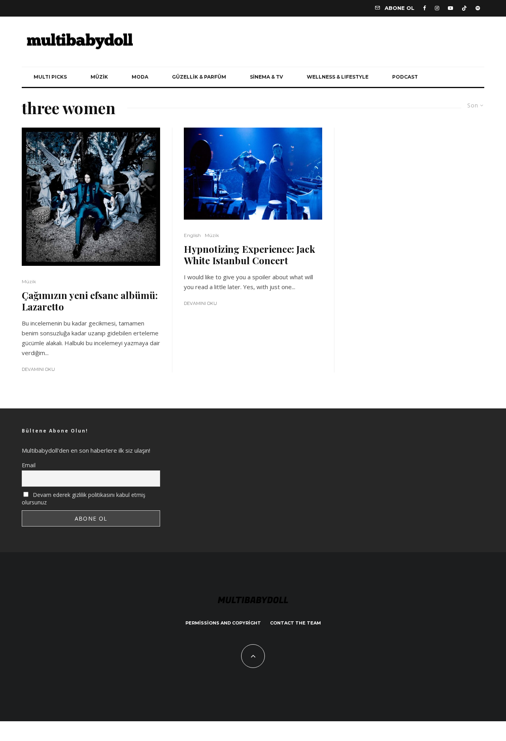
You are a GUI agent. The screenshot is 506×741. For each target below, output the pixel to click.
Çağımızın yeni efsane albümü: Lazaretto (90, 301)
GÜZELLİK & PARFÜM (199, 77)
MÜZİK (99, 77)
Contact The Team (295, 623)
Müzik (29, 281)
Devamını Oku (38, 369)
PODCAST (405, 77)
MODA (140, 77)
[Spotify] (477, 8)
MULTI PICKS (50, 77)
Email (29, 465)
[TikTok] (464, 8)
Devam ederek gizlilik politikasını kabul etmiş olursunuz (83, 498)
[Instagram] (437, 8)
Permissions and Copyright (223, 623)
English (192, 235)
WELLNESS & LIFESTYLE (337, 77)
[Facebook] (424, 8)
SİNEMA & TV (266, 77)
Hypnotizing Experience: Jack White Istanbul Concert (249, 254)
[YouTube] (450, 8)
